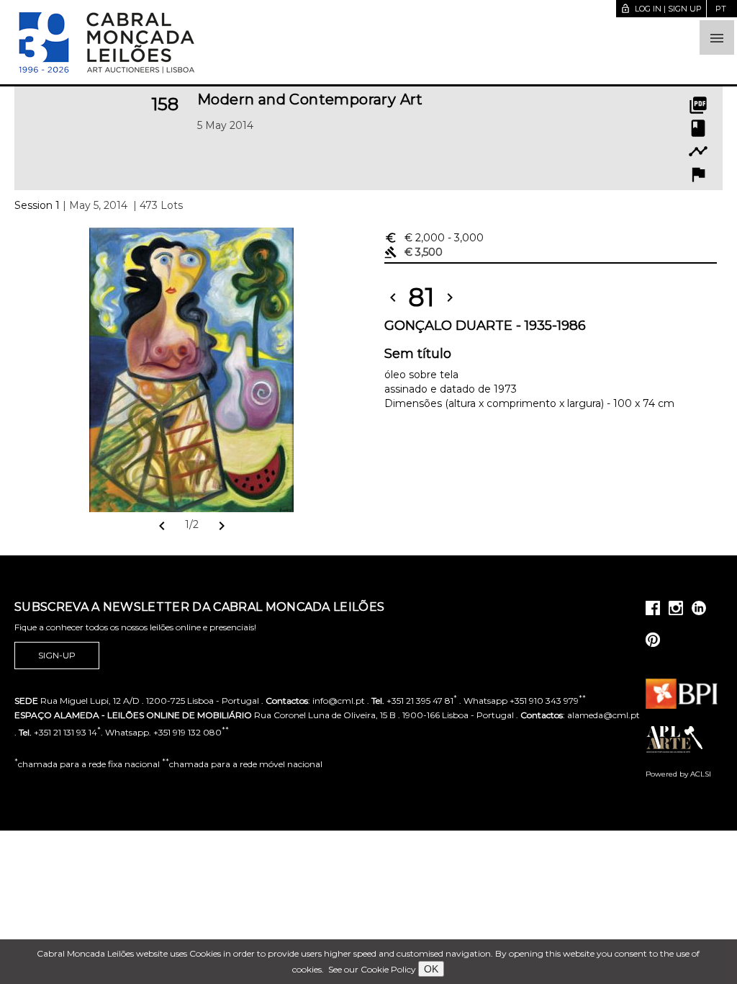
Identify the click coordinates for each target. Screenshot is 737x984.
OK (431, 969)
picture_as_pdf (698, 105)
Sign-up (57, 655)
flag (698, 174)
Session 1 (37, 205)
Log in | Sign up (661, 9)
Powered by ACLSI (678, 774)
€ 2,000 (434, 237)
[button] (717, 37)
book (698, 128)
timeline (698, 151)
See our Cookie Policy (372, 969)
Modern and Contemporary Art (310, 99)
